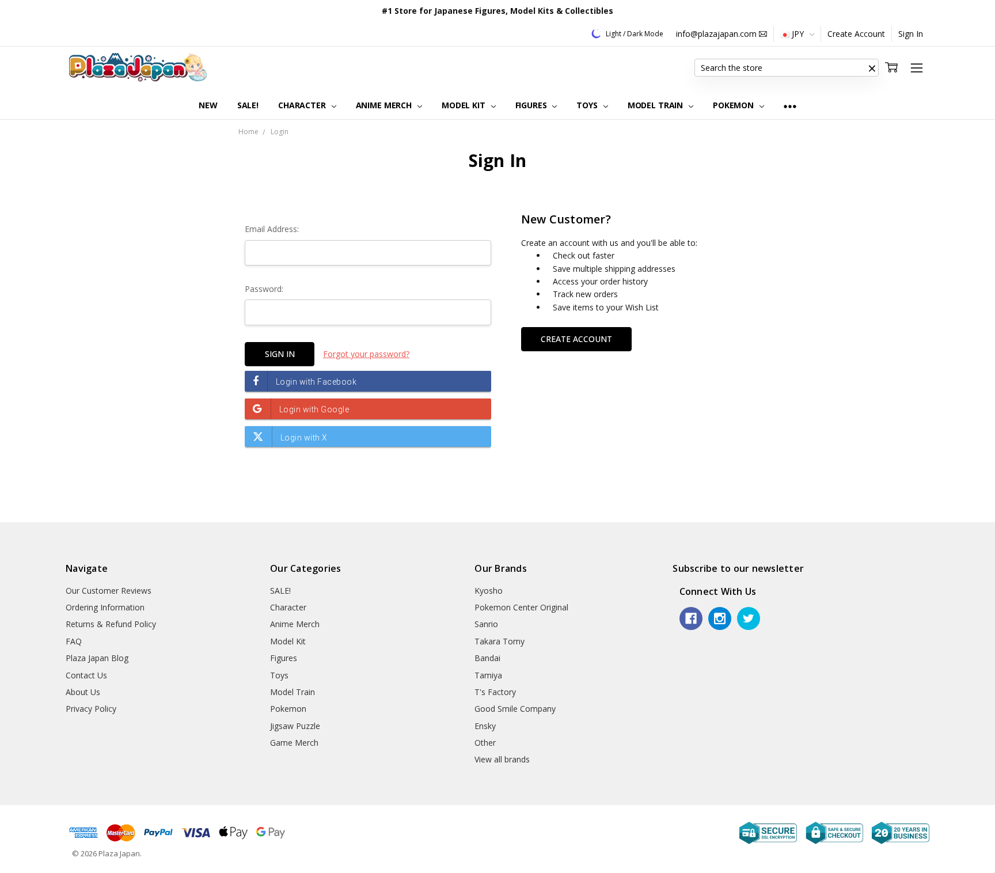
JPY (797, 33)
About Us (83, 691)
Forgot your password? (366, 353)
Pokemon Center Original (521, 607)
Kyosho (488, 590)
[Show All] (790, 106)
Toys (587, 105)
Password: (264, 288)
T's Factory (495, 691)
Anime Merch (385, 105)
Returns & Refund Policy (111, 623)
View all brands (502, 759)
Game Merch (294, 742)
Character (303, 105)
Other (485, 742)
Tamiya (488, 675)
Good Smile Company (515, 708)
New (208, 105)
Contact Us (86, 675)
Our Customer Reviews (108, 590)
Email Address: (272, 228)
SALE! (248, 105)
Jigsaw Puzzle (295, 725)
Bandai (487, 657)
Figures (532, 105)
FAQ (74, 641)
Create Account (856, 33)
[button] (872, 68)
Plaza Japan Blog (97, 657)
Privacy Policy (91, 708)
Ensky (485, 725)
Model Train (656, 105)
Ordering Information (105, 607)
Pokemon (734, 105)
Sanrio (486, 623)
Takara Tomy (499, 641)
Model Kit (465, 105)
